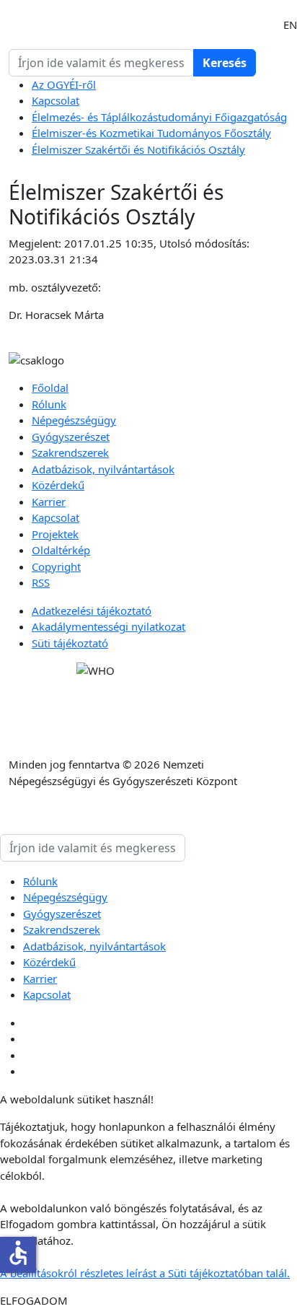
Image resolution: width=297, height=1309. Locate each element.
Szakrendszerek (70, 452)
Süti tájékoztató (70, 643)
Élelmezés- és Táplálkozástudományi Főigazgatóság (159, 117)
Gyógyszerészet (71, 436)
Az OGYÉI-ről (64, 84)
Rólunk (49, 404)
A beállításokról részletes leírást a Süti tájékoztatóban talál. (145, 1273)
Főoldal (50, 387)
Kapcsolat (55, 100)
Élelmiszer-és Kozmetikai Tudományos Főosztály (151, 133)
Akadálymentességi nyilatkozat (108, 626)
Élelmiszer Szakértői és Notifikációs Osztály (138, 149)
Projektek (55, 534)
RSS (41, 582)
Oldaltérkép (61, 550)
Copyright (56, 566)
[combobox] (101, 62)
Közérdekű (58, 485)
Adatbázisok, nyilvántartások (103, 469)
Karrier (49, 501)
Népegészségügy (74, 420)
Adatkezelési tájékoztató (91, 610)
